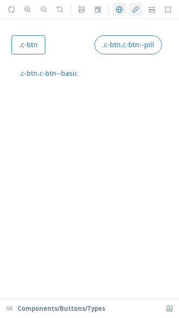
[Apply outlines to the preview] (168, 9)
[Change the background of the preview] (81, 9)
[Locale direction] (119, 9)
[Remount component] (11, 9)
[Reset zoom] (60, 9)
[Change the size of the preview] (98, 9)
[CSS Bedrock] (135, 9)
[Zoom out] (44, 9)
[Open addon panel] (169, 308)
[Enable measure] (151, 9)
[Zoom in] (27, 9)
